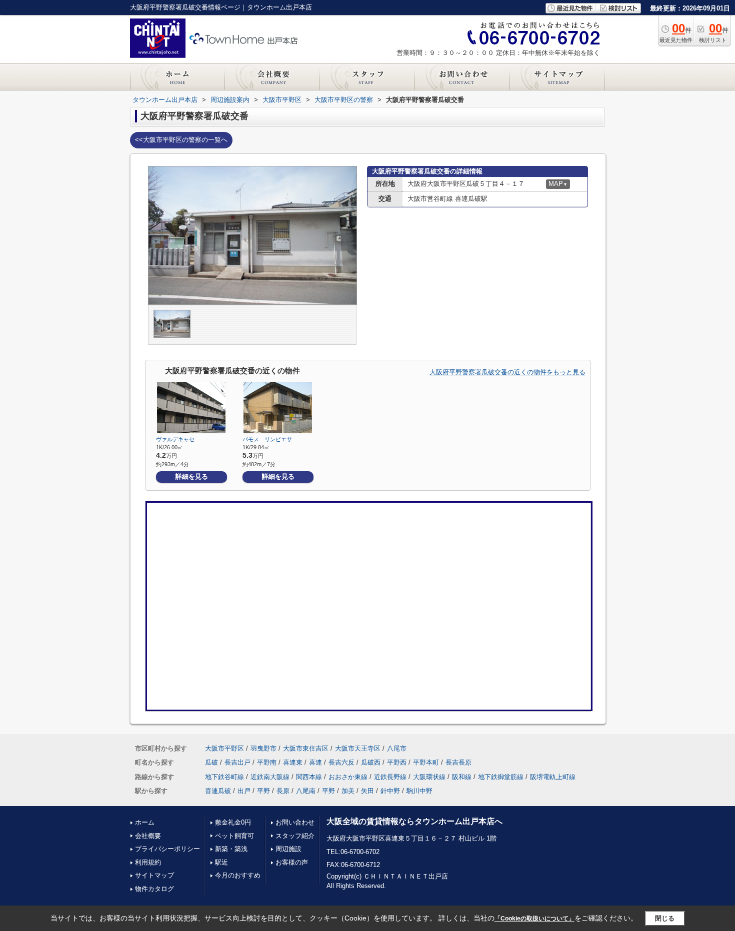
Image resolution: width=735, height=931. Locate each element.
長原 (283, 791)
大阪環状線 (429, 777)
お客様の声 (292, 862)
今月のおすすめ (237, 875)
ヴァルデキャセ (175, 439)
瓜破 (211, 762)
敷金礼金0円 (233, 822)
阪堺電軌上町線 (553, 777)
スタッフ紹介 (295, 836)
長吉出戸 (237, 762)
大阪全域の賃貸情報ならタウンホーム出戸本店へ (414, 821)
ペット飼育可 (234, 836)
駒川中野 (419, 791)
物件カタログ (154, 889)
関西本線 (309, 777)
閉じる (664, 918)
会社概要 (148, 836)
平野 (263, 791)
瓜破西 (370, 762)
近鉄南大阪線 (270, 777)
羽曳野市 (263, 748)
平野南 (266, 762)
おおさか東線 (348, 777)
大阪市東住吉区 (305, 748)
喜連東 (292, 762)
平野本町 (426, 762)
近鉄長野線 (390, 777)
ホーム (144, 822)
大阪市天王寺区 (357, 748)
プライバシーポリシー (167, 849)
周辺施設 (289, 849)
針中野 (390, 791)
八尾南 (306, 791)
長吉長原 (459, 762)
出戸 (244, 791)
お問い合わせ (295, 822)
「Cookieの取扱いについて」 (534, 918)
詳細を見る (192, 476)
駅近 (221, 862)
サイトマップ (154, 875)
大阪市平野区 (224, 748)
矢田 (367, 791)
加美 (348, 791)
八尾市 (396, 748)
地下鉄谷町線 (224, 777)
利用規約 (148, 862)
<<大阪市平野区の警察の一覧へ (181, 139)
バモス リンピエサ (267, 439)
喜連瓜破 (218, 791)
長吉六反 (341, 762)
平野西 (396, 762)
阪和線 (462, 777)
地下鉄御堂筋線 (501, 777)
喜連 (315, 762)
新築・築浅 (231, 849)
